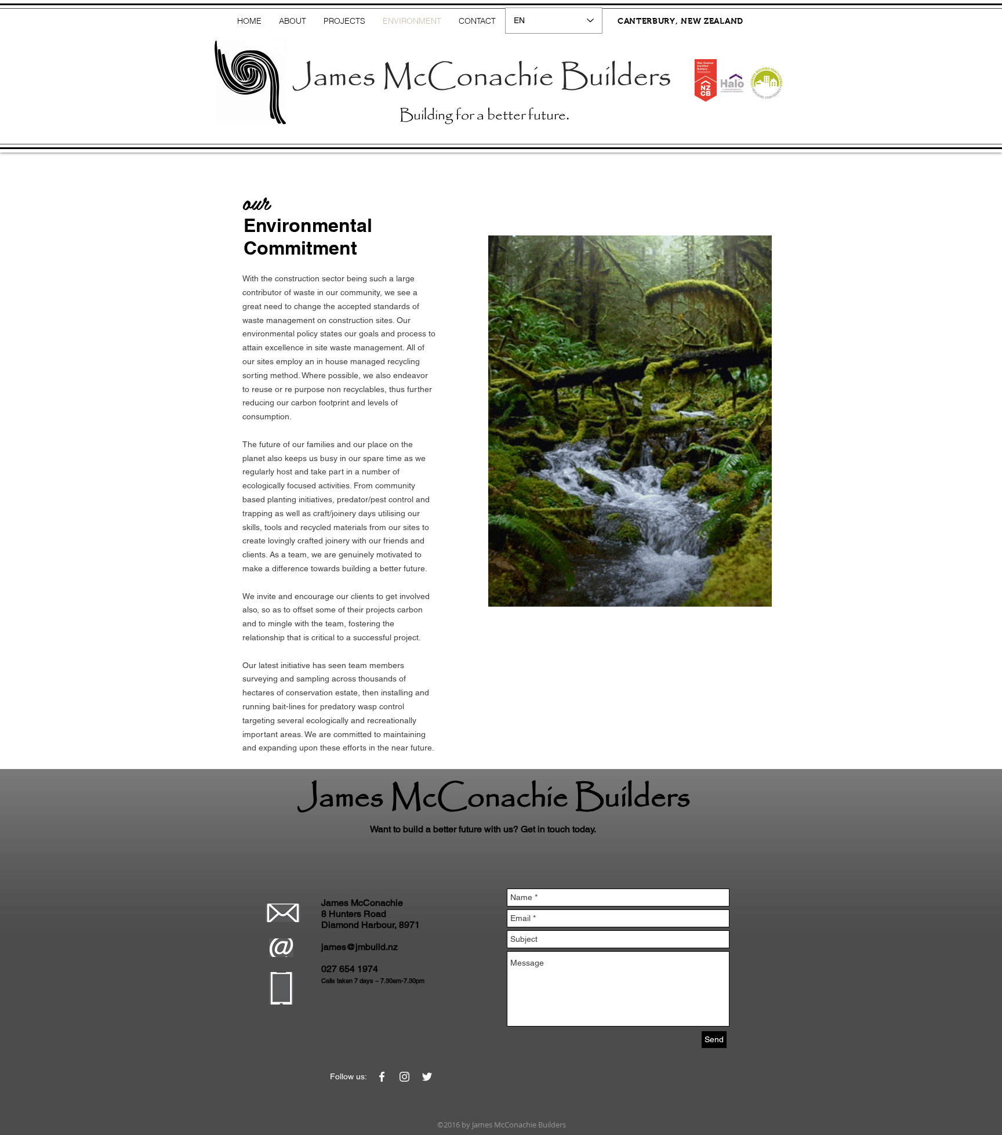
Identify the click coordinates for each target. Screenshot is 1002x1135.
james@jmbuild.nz (359, 946)
